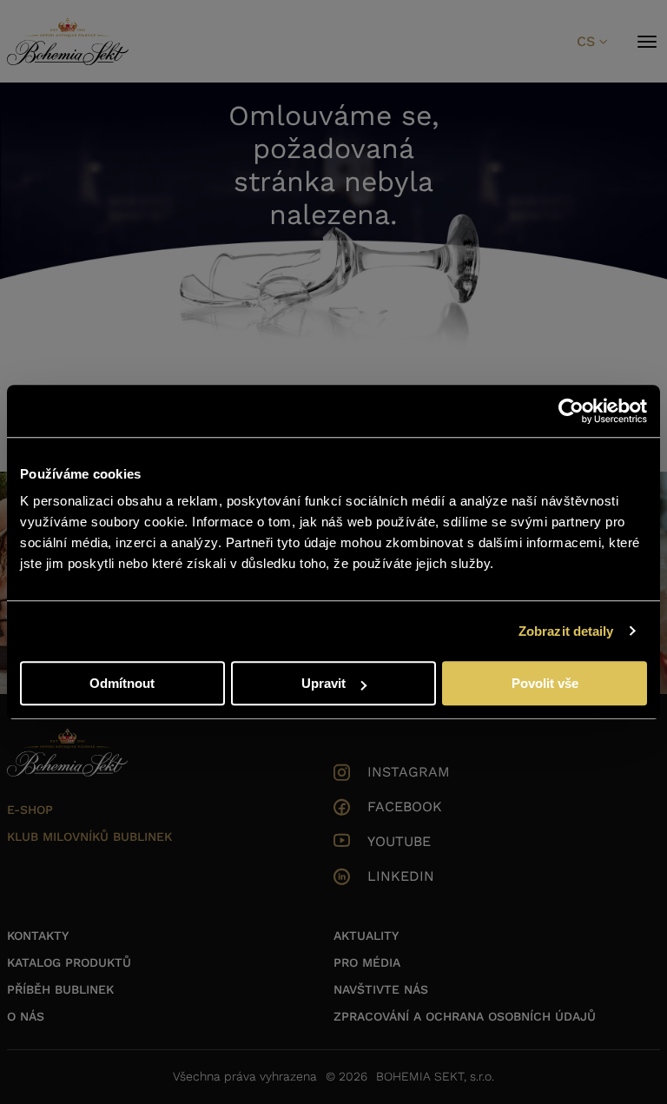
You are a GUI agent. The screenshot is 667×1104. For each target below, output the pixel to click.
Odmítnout (122, 683)
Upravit (323, 683)
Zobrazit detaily (566, 631)
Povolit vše (545, 683)
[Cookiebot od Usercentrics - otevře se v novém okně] (571, 411)
